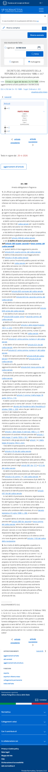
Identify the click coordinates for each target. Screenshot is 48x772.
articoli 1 (33, 440)
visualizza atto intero (39, 92)
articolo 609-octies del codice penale (24, 309)
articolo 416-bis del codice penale (18, 451)
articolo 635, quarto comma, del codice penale (22, 252)
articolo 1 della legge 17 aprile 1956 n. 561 (23, 436)
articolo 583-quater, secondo (17, 243)
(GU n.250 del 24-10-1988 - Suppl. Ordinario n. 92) (21, 89)
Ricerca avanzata (37, 35)
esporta (6, 673)
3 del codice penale (30, 476)
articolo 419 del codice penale (16, 257)
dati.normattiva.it (8, 766)
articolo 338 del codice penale (23, 238)
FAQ (3, 759)
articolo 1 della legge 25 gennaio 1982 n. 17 (22, 431)
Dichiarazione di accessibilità (12, 762)
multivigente (35, 61)
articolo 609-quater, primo (14, 316)
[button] (39, 47)
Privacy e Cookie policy (10, 748)
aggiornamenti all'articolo (13, 166)
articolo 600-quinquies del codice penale (27, 291)
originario (14, 61)
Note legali (5, 752)
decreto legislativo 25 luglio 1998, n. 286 (23, 511)
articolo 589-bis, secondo (21, 521)
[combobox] (24, 27)
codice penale (23, 223)
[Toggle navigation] (41, 10)
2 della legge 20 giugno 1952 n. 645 (23, 441)
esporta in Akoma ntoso (12, 676)
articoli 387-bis (27, 465)
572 (35, 465)
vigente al (11, 47)
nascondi (7, 96)
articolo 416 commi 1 (13, 476)
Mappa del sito (6, 755)
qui (38, 21)
